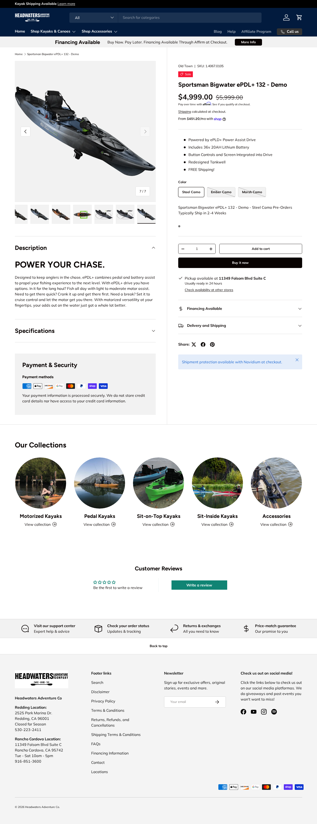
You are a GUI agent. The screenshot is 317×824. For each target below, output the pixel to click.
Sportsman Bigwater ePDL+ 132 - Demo (53, 54)
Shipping (184, 112)
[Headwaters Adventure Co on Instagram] (264, 712)
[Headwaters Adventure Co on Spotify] (274, 712)
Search (97, 682)
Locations (99, 771)
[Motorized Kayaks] (40, 483)
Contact (98, 762)
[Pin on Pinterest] (212, 344)
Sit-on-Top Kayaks (158, 516)
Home (20, 31)
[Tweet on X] (193, 344)
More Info (248, 42)
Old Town (185, 66)
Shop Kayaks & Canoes (50, 31)
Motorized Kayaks (41, 516)
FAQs (95, 743)
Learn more (66, 4)
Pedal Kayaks (99, 516)
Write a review (199, 585)
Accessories (276, 516)
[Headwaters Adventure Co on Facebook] (243, 712)
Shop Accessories (97, 31)
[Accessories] (276, 483)
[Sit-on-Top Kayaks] (158, 483)
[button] (299, 17)
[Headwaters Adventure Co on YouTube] (254, 712)
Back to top (159, 646)
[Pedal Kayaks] (99, 483)
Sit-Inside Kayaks (217, 516)
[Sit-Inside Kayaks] (217, 483)
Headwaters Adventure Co (42, 807)
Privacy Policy (103, 701)
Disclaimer (100, 691)
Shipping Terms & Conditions (116, 734)
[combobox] (165, 17)
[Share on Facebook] (203, 344)
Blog (218, 31)
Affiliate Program (256, 31)
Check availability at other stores (209, 290)
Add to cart (261, 249)
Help (231, 31)
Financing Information (110, 753)
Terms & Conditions (107, 710)
